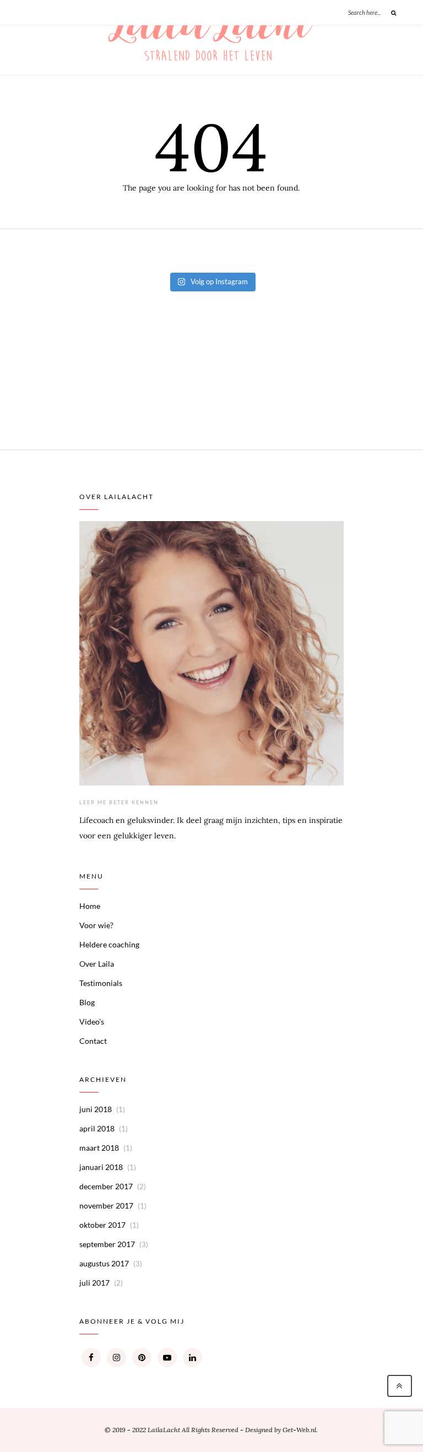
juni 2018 (95, 1109)
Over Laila (96, 963)
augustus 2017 (104, 1263)
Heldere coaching (109, 944)
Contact (93, 1040)
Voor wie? (96, 925)
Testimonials (100, 983)
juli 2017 (94, 1282)
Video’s (91, 1021)
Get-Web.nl (299, 1430)
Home (89, 906)
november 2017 (106, 1205)
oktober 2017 (102, 1224)
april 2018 (97, 1128)
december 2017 (106, 1186)
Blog (87, 1002)
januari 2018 (101, 1167)
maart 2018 (99, 1147)
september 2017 (107, 1244)
